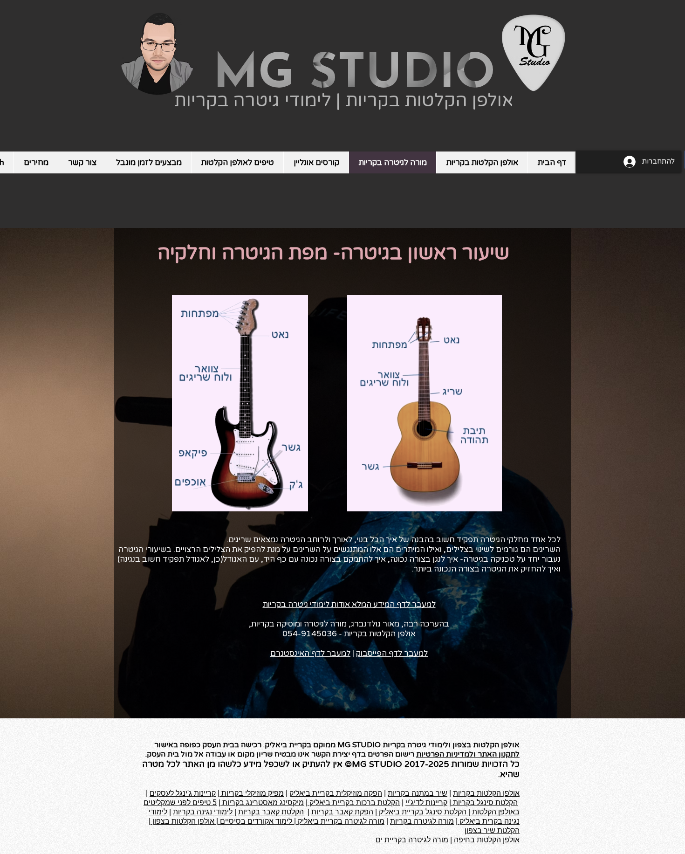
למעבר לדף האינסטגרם (310, 653)
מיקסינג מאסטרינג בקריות (262, 802)
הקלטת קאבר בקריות (271, 812)
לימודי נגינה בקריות (203, 812)
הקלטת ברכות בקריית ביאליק (354, 802)
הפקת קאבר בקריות (342, 812)
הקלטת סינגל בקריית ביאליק (421, 812)
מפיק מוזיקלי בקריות (251, 793)
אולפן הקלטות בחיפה (487, 840)
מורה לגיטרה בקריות (422, 821)
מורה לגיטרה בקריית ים (412, 840)
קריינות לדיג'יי (426, 802)
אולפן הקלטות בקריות (486, 793)
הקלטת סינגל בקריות (484, 802)
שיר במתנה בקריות (417, 793)
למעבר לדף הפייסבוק (392, 653)
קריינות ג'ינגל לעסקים (183, 793)
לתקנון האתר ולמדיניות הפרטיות (468, 754)
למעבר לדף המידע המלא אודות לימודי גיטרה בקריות (349, 604)
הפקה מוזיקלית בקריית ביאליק (335, 793)
